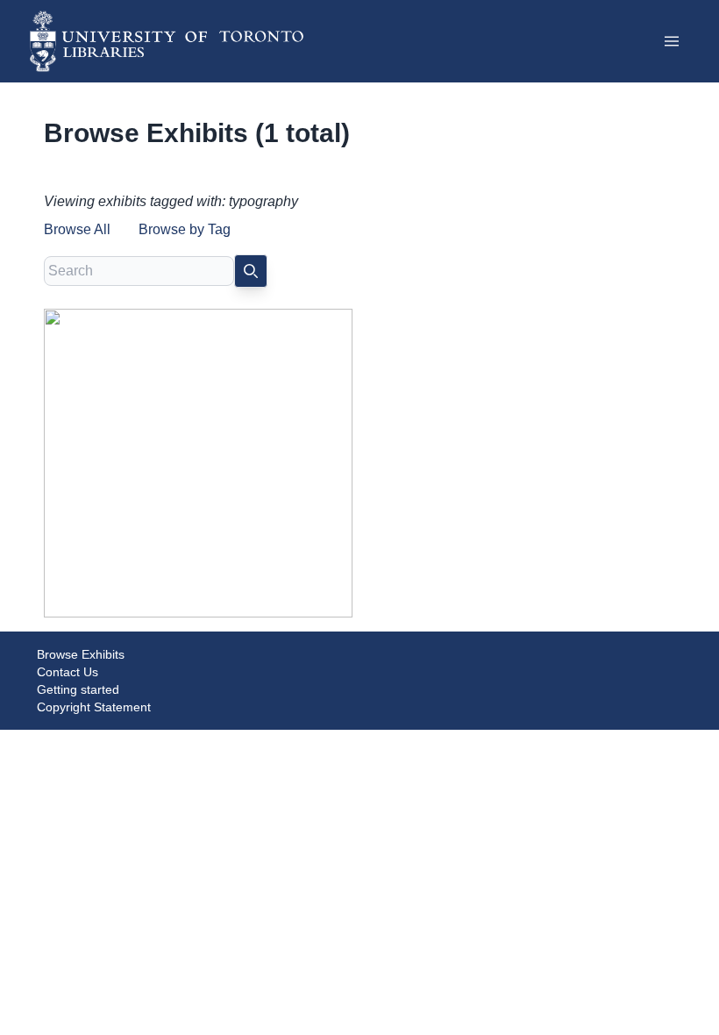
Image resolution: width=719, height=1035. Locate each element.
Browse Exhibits (81, 654)
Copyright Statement (94, 707)
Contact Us (67, 672)
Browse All (77, 229)
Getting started (78, 689)
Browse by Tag (185, 229)
